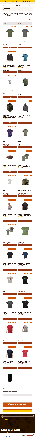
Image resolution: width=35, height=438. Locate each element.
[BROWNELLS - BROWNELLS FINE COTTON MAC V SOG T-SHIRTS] (25, 182)
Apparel (5, 15)
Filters (5, 19)
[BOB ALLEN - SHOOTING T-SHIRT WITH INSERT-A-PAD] (25, 231)
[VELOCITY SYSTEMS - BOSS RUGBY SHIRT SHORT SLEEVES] (25, 206)
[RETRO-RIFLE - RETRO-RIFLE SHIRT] (10, 133)
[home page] (17, 5)
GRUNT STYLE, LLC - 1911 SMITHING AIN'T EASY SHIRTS (9, 239)
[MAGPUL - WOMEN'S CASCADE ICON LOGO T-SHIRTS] (25, 280)
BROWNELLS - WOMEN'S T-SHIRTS (8, 190)
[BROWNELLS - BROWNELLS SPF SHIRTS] (10, 206)
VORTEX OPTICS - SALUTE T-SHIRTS (24, 66)
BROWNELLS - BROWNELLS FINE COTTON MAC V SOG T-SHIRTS (25, 190)
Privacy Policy (8, 436)
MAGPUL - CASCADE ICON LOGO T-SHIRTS (9, 313)
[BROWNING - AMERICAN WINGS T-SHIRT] (10, 33)
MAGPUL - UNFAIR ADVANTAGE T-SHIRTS (9, 337)
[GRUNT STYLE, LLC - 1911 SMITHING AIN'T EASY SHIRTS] (10, 231)
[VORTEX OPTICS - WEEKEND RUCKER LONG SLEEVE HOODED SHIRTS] (25, 82)
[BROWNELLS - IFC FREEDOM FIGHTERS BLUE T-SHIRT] (25, 255)
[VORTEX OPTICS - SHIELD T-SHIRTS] (25, 133)
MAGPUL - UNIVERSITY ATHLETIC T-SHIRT (25, 337)
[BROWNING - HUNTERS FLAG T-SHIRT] (25, 33)
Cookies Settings (24, 435)
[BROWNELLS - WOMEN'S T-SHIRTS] (10, 182)
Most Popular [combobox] (29, 19)
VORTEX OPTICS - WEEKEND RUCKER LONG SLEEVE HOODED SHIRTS (24, 91)
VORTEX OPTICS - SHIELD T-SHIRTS (24, 141)
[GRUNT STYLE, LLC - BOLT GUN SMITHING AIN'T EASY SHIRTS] (25, 157)
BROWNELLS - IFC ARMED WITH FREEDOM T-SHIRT (9, 264)
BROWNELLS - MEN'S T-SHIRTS (9, 165)
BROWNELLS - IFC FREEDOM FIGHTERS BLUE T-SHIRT (24, 264)
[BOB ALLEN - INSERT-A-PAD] (10, 378)
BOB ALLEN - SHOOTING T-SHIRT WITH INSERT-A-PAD (25, 239)
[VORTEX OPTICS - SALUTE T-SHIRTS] (25, 57)
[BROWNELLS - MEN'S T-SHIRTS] (10, 157)
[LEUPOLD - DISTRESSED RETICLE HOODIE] (25, 107)
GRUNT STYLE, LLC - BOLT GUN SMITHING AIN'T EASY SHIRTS (24, 166)
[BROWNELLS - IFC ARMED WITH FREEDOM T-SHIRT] (10, 255)
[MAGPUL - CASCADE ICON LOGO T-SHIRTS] (10, 304)
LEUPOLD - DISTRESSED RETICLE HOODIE (25, 116)
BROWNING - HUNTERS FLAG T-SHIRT (24, 41)
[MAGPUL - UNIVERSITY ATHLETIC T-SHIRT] (25, 329)
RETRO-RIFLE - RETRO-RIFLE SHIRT (9, 141)
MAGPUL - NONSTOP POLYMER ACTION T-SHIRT (9, 288)
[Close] (34, 434)
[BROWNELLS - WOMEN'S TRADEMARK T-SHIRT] (10, 82)
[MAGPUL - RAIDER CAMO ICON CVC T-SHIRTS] (25, 304)
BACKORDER (10, 391)
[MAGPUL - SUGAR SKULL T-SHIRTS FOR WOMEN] (25, 353)
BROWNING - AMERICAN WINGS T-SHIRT (10, 41)
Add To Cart (10, 47)
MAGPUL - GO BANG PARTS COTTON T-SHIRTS (8, 362)
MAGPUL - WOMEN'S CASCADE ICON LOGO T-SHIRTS (24, 288)
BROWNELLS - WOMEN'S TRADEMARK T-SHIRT (8, 90)
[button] (3, 5)
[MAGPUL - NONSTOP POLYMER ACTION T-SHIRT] (10, 280)
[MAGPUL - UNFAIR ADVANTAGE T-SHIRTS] (10, 329)
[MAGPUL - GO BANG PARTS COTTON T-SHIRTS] (10, 353)
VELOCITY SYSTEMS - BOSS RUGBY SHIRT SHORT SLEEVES (24, 215)
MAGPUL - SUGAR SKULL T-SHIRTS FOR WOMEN (24, 362)
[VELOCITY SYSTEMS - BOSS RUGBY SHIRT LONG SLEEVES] (10, 57)
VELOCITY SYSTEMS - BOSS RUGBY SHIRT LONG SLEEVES (9, 66)
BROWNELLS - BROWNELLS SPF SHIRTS (9, 215)
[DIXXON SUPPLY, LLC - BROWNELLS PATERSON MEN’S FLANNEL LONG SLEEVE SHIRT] (10, 107)
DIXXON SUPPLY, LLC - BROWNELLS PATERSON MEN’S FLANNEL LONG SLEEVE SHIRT (9, 116)
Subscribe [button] (17, 410)
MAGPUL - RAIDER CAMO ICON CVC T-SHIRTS (24, 313)
